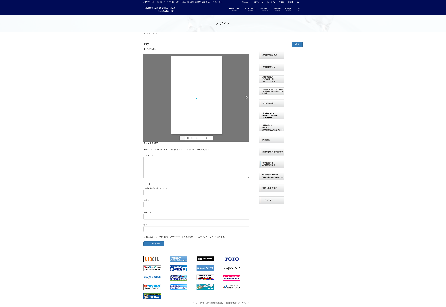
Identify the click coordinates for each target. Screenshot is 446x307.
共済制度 (290, 2)
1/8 (182, 138)
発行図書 (281, 2)
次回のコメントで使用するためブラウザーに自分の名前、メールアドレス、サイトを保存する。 (186, 237)
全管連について (245, 2)
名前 (146, 200)
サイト (146, 225)
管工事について (258, 2)
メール (147, 213)
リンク (299, 2)
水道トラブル (271, 2)
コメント (148, 156)
